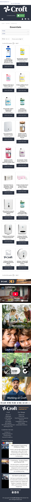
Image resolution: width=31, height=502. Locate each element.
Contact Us (7, 432)
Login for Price (8, 66)
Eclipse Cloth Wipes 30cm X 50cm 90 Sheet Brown (22, 135)
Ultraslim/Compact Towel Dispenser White (8, 212)
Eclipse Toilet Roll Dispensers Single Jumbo (22, 262)
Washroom (21, 414)
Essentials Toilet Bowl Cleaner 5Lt (22, 160)
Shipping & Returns (7, 433)
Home (3, 23)
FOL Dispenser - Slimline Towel (8, 134)
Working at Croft (8, 426)
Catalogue (8, 416)
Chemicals (21, 416)
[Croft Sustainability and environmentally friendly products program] (16, 316)
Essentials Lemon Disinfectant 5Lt (22, 59)
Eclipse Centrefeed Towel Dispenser (8, 236)
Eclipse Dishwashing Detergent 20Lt (22, 212)
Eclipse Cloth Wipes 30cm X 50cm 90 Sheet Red (8, 161)
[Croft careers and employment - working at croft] (16, 388)
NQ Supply (8, 421)
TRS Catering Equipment (8, 424)
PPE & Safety (21, 423)
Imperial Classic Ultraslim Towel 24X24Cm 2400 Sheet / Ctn (8, 186)
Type (3, 31)
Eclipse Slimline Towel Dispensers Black (8, 262)
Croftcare (8, 419)
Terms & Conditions (7, 437)
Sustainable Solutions (21, 424)
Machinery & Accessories (21, 418)
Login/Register (11, 15)
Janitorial (21, 419)
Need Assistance (4, 1)
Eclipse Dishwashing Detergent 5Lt (22, 110)
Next (17, 43)
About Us (8, 414)
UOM (3, 33)
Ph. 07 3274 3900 (15, 3)
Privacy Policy (7, 435)
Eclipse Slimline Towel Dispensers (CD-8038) (22, 237)
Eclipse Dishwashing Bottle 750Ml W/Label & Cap (8, 60)
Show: (4, 39)
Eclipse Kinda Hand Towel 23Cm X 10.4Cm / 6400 (22, 186)
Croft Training (8, 418)
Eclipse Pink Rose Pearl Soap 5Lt (8, 85)
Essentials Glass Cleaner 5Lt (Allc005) (8, 110)
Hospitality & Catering (21, 421)
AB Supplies (8, 423)
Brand (8, 23)
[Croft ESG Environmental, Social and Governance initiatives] (16, 340)
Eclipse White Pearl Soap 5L (22, 85)
